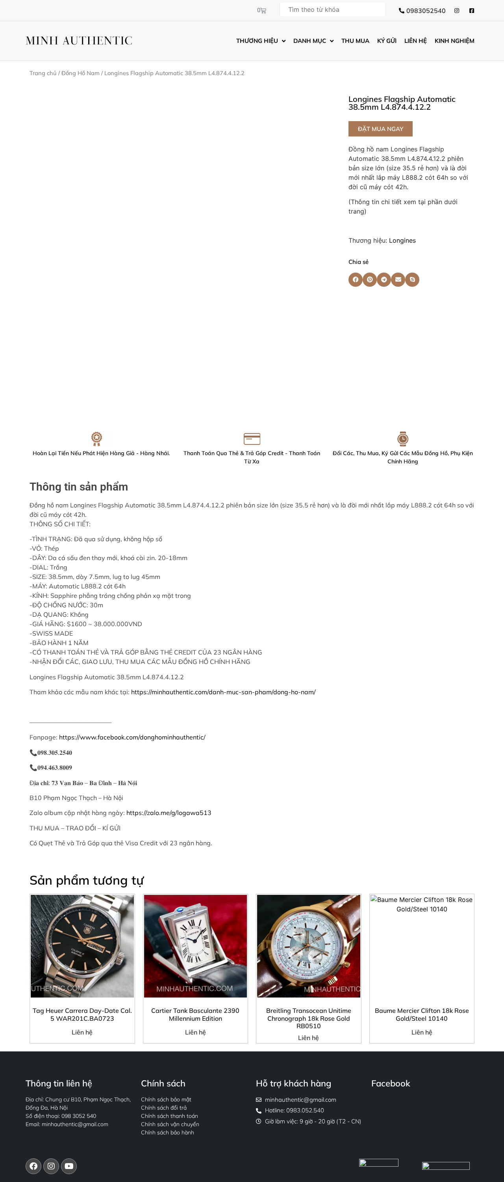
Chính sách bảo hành (167, 1132)
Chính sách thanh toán (169, 1115)
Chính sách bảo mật (166, 1099)
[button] (380, 128)
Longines (402, 240)
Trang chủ (43, 73)
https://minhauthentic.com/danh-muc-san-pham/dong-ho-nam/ (223, 692)
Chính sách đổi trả (164, 1107)
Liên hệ (82, 1032)
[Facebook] (33, 1166)
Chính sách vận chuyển (170, 1124)
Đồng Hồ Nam (80, 73)
